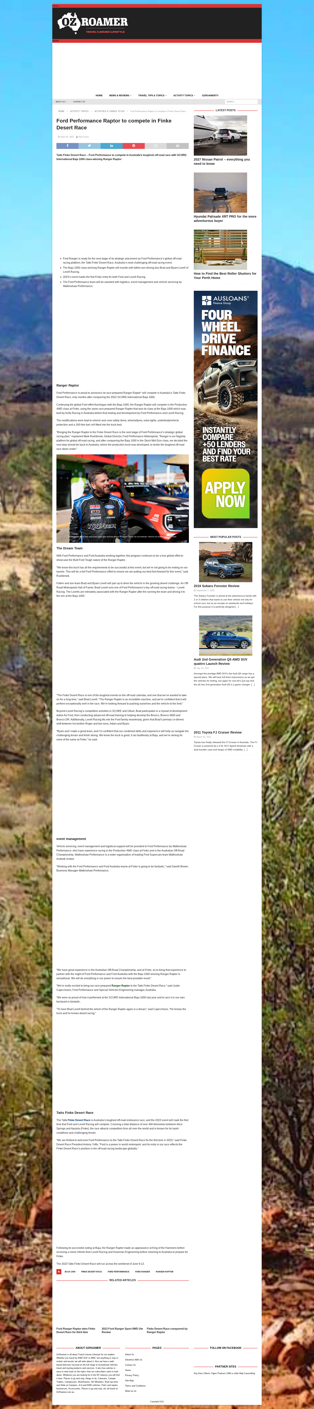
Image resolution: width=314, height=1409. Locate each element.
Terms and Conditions (135, 1377)
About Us (60, 102)
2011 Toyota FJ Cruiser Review (218, 732)
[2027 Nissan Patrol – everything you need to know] (225, 135)
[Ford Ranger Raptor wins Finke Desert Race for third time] (77, 1301)
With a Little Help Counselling (241, 1365)
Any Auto (198, 1365)
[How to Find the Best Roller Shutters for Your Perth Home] (225, 250)
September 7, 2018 (205, 590)
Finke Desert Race (79, 1120)
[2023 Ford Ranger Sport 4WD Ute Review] (123, 1301)
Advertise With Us (133, 1351)
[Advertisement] (157, 67)
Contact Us (79, 102)
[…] (237, 606)
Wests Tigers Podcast (214, 1365)
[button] (55, 6)
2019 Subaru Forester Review (216, 586)
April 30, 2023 (67, 137)
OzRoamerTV (210, 95)
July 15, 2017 (202, 668)
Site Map (129, 1372)
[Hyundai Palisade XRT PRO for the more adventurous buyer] (225, 193)
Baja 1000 (70, 1272)
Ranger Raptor (121, 985)
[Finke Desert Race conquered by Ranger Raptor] (168, 1301)
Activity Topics (183, 95)
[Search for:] (241, 101)
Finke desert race (91, 1272)
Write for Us (130, 1382)
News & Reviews (119, 95)
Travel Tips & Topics (151, 95)
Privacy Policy (132, 1367)
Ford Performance (118, 1272)
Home (99, 95)
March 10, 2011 (203, 737)
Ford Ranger (142, 1272)
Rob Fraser (83, 137)
